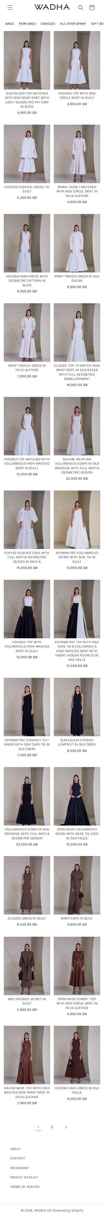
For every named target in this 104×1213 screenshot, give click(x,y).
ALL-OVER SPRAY (73, 23)
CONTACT (17, 1158)
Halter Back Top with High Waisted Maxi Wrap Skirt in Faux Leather (27, 1092)
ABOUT (15, 1149)
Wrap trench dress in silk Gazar (77, 278)
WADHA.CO (43, 1210)
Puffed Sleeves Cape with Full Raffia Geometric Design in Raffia (27, 557)
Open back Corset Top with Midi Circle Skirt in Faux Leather (77, 1003)
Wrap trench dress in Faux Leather (27, 368)
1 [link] (38, 1127)
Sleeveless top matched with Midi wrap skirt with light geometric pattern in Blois (27, 100)
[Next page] (65, 1127)
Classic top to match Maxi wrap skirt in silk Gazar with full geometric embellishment (77, 372)
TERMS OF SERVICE (25, 1187)
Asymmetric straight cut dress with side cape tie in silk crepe (27, 744)
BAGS (10, 23)
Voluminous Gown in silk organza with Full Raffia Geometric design (27, 834)
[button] (10, 7)
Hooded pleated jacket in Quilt (27, 189)
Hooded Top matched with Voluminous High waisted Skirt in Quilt (27, 463)
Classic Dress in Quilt (27, 918)
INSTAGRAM (19, 1168)
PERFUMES (27, 23)
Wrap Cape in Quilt (77, 918)
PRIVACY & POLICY (24, 1177)
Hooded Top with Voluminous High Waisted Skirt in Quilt (27, 646)
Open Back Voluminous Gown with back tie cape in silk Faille (77, 834)
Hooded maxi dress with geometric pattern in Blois (27, 281)
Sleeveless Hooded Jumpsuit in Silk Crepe (77, 742)
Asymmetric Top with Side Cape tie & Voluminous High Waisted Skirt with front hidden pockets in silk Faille (77, 650)
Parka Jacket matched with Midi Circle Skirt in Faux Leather (77, 191)
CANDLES (48, 23)
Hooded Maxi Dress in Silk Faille (77, 1090)
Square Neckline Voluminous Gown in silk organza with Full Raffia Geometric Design (77, 465)
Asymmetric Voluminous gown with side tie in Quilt (77, 557)
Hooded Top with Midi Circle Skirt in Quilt (77, 95)
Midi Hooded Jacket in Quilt (27, 1001)
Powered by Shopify (68, 1210)
